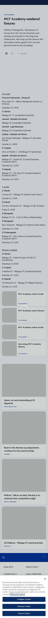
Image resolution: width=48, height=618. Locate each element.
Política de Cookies (17, 594)
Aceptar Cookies (24, 613)
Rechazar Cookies (24, 606)
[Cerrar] (45, 578)
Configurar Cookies (24, 599)
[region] (24, 596)
